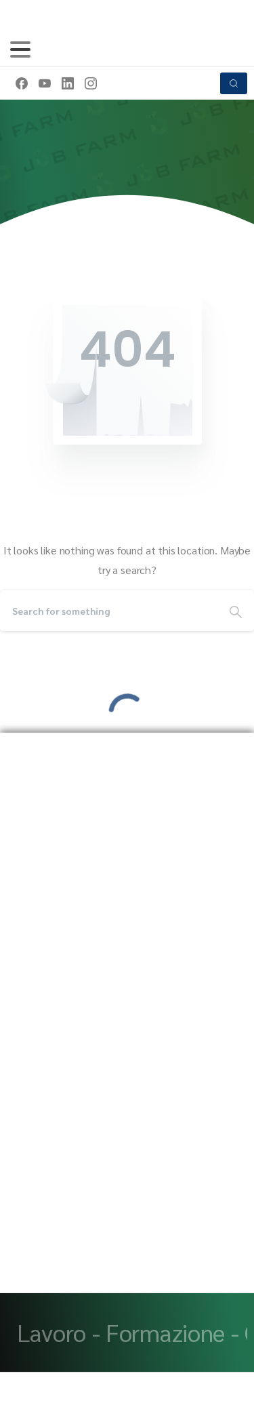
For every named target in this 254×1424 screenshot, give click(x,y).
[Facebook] (22, 83)
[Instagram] (91, 83)
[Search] (235, 610)
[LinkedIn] (68, 83)
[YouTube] (45, 83)
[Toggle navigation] (20, 49)
